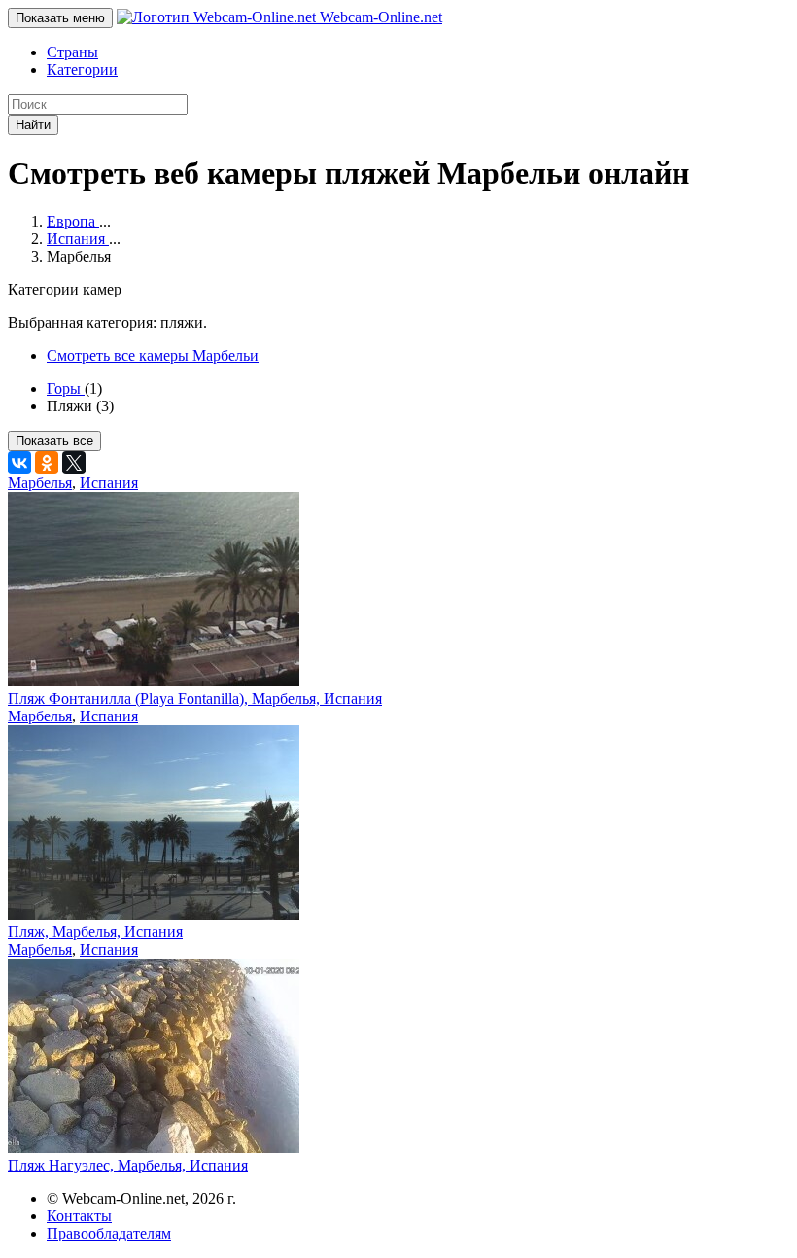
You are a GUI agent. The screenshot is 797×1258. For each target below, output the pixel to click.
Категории (82, 69)
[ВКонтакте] (19, 462)
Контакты (79, 1215)
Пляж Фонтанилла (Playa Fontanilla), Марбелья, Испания (195, 698)
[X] (74, 462)
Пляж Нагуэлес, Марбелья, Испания (128, 1165)
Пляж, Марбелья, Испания (95, 932)
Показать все (54, 441)
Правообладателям (109, 1233)
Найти (33, 125)
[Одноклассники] (46, 462)
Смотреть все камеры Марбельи (153, 355)
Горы (66, 388)
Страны (72, 52)
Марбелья (40, 482)
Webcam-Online (379, 17)
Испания (109, 482)
